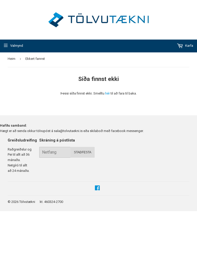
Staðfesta (82, 152)
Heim (11, 59)
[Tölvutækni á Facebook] (97, 189)
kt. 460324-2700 (51, 202)
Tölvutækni (27, 202)
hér (107, 93)
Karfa (188, 46)
